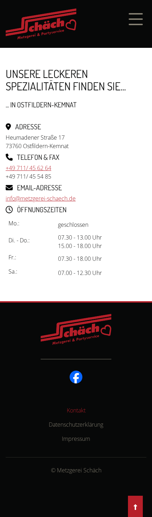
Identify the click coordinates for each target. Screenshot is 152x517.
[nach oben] (135, 507)
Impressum (76, 439)
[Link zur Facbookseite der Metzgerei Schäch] (76, 376)
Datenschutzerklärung (76, 424)
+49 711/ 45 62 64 (28, 168)
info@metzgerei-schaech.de (41, 198)
